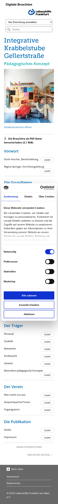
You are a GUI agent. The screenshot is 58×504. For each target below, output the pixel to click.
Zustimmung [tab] (11, 196)
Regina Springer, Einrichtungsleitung (24, 166)
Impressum (10, 437)
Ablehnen (29, 314)
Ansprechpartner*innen (17, 402)
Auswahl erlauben (29, 304)
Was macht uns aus (14, 394)
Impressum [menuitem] (13, 476)
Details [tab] (28, 196)
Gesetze (8, 363)
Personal (9, 334)
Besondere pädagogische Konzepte (23, 370)
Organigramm (12, 409)
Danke (7, 429)
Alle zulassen (29, 295)
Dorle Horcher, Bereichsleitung (21, 159)
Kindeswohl (10, 356)
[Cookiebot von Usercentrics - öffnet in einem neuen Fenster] (41, 188)
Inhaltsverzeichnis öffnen (18, 127)
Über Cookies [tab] (46, 196)
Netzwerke (10, 348)
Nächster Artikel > (39, 455)
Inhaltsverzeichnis (29, 447)
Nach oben (17, 469)
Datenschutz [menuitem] (13, 483)
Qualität (8, 341)
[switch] (49, 261)
